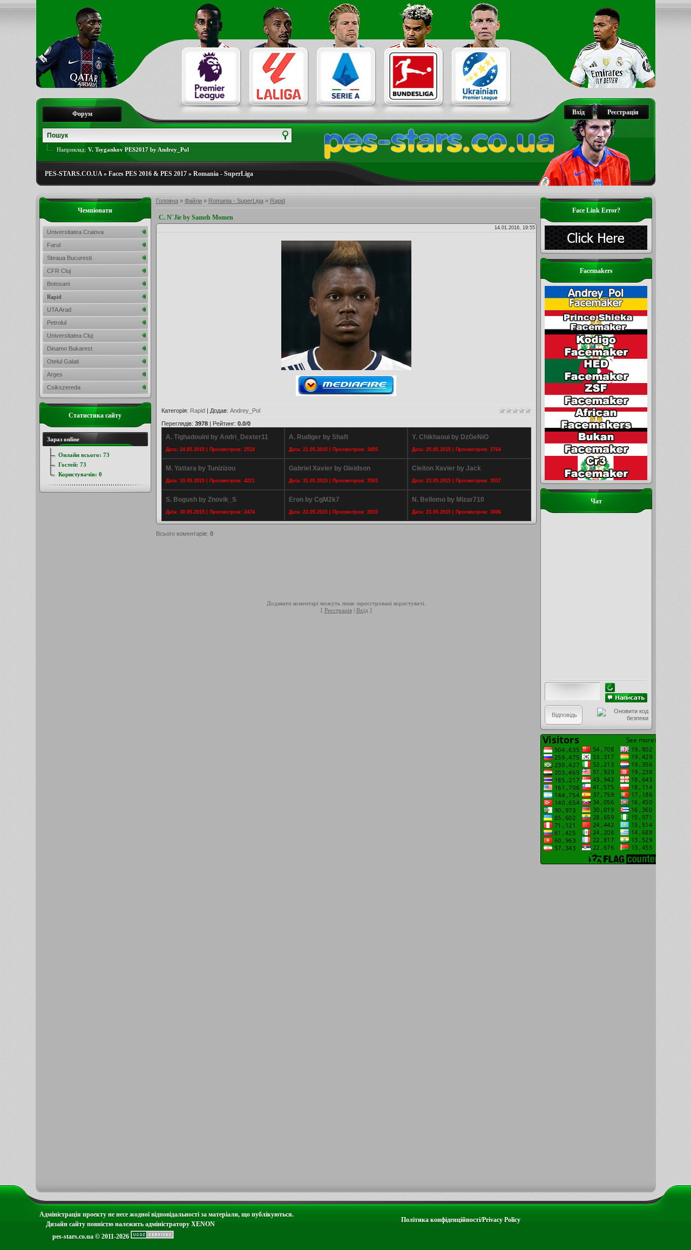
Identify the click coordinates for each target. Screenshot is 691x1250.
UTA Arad (59, 309)
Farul (53, 245)
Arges (55, 374)
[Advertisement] (352, 570)
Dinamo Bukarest (69, 348)
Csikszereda (63, 387)
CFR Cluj (59, 271)
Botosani (58, 284)
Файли (193, 200)
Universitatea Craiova (75, 232)
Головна (167, 200)
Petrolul (56, 322)
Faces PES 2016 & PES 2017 (148, 173)
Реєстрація (623, 112)
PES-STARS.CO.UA (73, 173)
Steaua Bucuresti (69, 258)
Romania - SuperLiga (223, 173)
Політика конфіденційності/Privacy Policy (460, 1220)
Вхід (578, 112)
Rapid (277, 200)
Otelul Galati (63, 361)
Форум (82, 114)
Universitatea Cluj (70, 335)
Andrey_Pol (245, 410)
